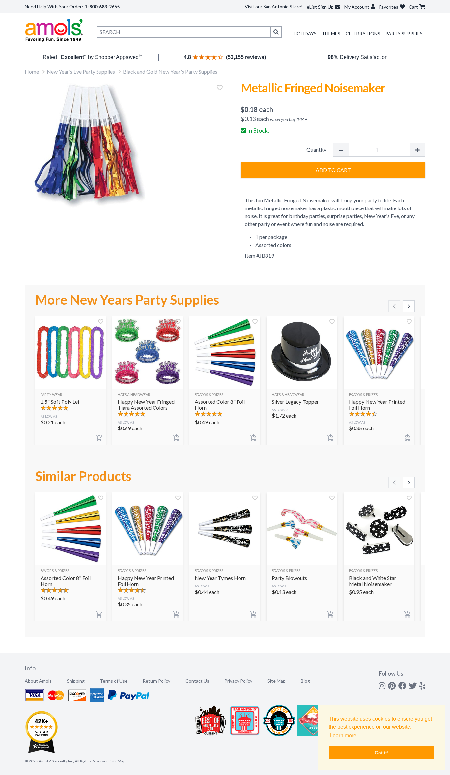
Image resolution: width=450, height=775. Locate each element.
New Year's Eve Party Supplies (81, 72)
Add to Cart (333, 170)
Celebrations (363, 33)
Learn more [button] (343, 735)
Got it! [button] (382, 752)
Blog (305, 681)
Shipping (76, 681)
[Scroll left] (394, 306)
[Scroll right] (409, 306)
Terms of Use (113, 681)
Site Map (276, 681)
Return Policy (156, 681)
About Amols (38, 681)
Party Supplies (404, 33)
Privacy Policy (238, 681)
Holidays (305, 33)
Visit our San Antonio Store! (274, 6)
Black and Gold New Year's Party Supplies (170, 72)
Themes (331, 33)
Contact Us (197, 681)
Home (32, 72)
